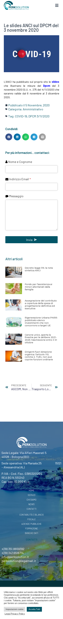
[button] (8, 136)
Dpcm (46, 85)
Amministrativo (33, 109)
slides (55, 81)
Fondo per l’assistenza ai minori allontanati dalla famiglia (38, 287)
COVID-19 (21, 116)
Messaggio (16, 196)
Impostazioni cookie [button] (14, 609)
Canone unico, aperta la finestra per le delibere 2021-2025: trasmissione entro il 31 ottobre (41, 338)
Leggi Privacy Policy (15, 614)
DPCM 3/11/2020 (39, 116)
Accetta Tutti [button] (34, 609)
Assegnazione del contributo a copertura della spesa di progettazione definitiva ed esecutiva (41, 304)
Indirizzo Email (20, 179)
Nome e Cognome (20, 162)
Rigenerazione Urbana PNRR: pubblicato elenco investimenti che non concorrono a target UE (41, 321)
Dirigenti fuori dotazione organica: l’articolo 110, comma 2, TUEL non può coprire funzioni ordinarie (39, 355)
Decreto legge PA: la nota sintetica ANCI (39, 269)
